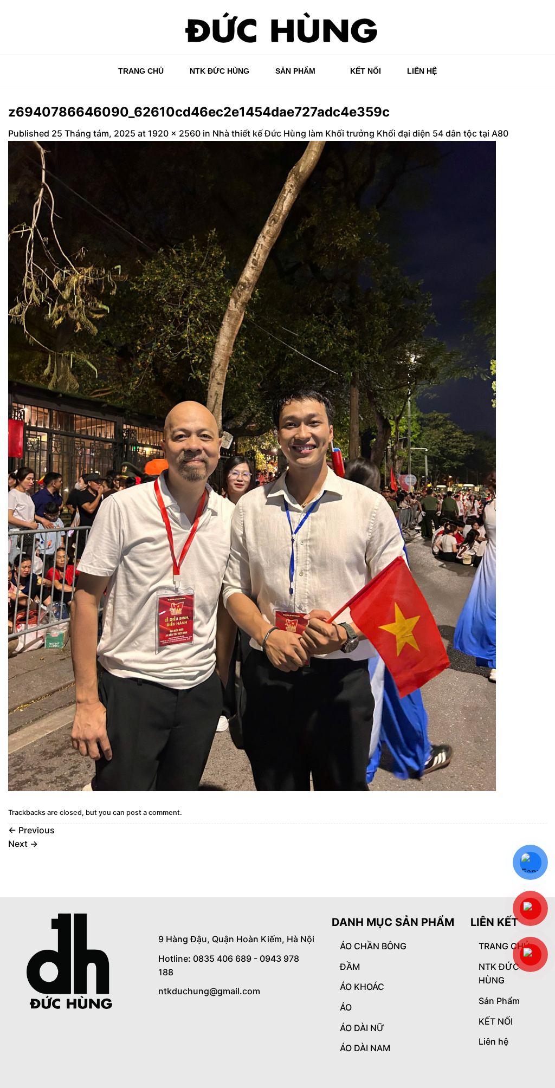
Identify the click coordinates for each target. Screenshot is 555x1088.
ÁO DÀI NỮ (362, 1027)
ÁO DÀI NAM (365, 1047)
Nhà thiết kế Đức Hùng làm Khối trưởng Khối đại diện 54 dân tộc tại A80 (360, 133)
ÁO (346, 1007)
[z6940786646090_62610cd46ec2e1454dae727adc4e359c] (252, 464)
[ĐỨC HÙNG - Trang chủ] (277, 27)
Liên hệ (422, 71)
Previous (31, 830)
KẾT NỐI (365, 71)
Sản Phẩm (295, 71)
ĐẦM (350, 966)
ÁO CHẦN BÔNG (373, 946)
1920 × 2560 (174, 133)
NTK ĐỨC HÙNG (219, 71)
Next (23, 843)
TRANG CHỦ (141, 71)
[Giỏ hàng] (541, 31)
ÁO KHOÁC (362, 986)
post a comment (153, 812)
